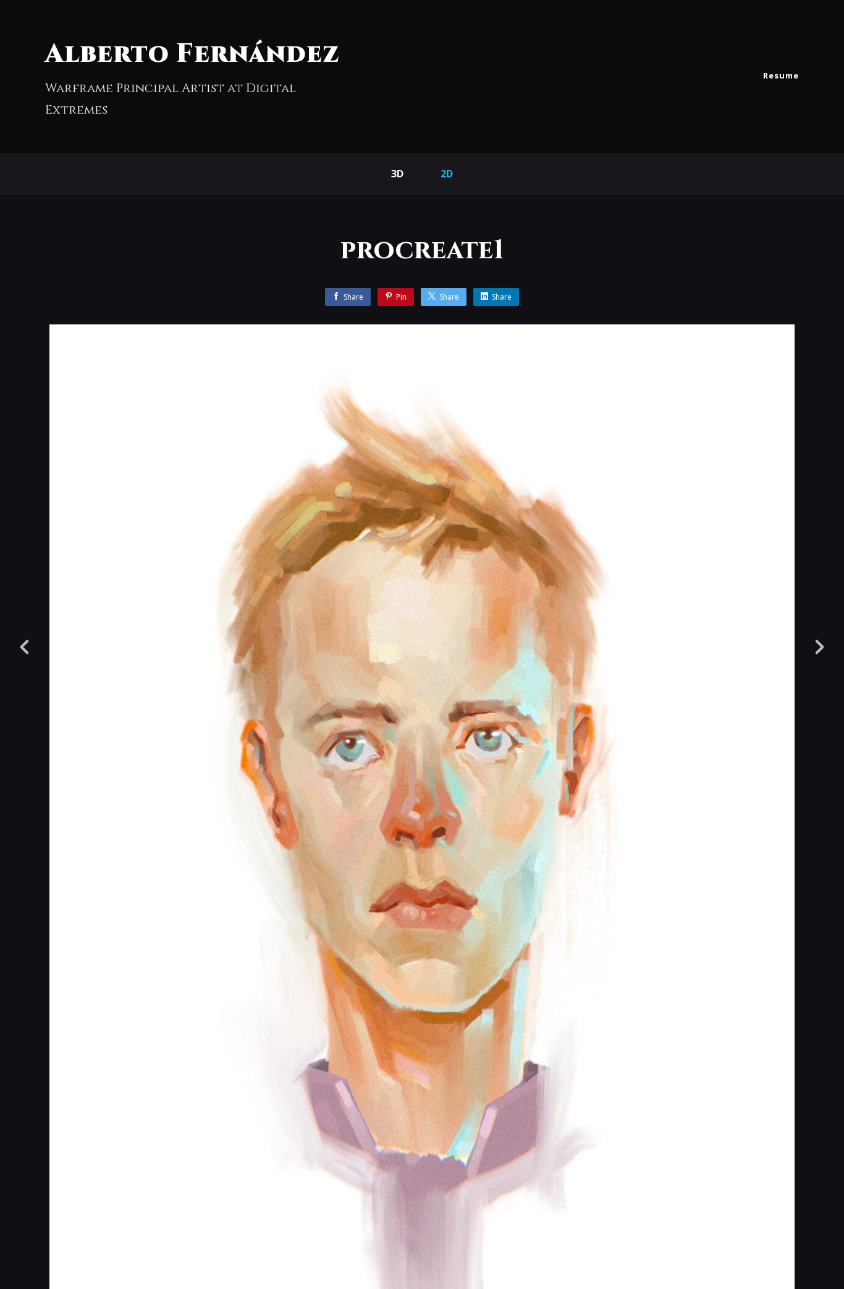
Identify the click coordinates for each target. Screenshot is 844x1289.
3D (397, 173)
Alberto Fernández (192, 54)
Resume (781, 75)
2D (447, 173)
